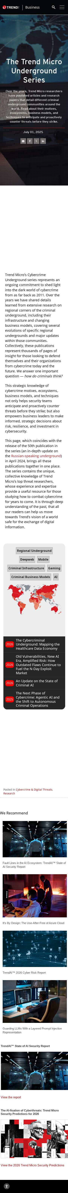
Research (9, 793)
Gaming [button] (54, 568)
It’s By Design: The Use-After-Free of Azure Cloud (33, 923)
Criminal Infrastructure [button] (26, 568)
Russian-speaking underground (36, 456)
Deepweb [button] (27, 559)
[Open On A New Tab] (36, 141)
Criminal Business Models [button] (30, 577)
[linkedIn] (43, 141)
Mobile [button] (43, 559)
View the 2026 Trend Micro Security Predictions (32, 1164)
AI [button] (55, 577)
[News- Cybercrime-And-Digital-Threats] (23, 141)
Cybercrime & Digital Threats (34, 789)
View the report (11, 1096)
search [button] (53, 7)
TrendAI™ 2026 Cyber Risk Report (24, 972)
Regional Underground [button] (34, 551)
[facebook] (30, 141)
